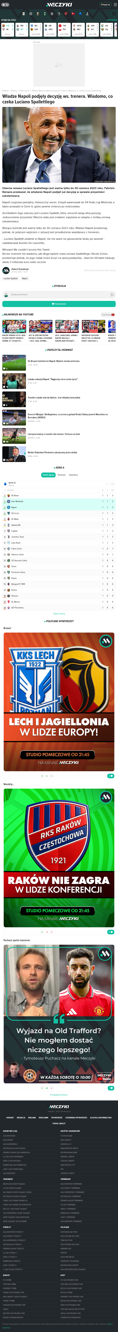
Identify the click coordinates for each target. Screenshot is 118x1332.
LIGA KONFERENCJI (10, 1144)
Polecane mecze (67, 1257)
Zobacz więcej (59, 613)
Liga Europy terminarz (70, 1188)
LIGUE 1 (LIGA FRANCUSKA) (13, 1169)
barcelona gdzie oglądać (14, 1184)
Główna (5, 90)
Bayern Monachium (69, 1152)
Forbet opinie (9, 1301)
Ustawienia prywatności (76, 1117)
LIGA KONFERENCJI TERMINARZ (72, 1192)
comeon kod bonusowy (71, 1317)
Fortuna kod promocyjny (72, 1284)
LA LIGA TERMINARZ (68, 1205)
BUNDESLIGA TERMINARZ (70, 1213)
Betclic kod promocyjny (71, 1288)
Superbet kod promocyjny (72, 1296)
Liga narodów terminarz (71, 1221)
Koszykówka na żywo (70, 1244)
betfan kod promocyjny (71, 1301)
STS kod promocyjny (69, 1280)
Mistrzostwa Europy (70, 1265)
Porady (64, 1253)
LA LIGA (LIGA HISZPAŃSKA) (13, 1156)
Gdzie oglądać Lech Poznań (14, 1221)
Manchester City (68, 1165)
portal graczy (59, 1123)
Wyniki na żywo (8, 20)
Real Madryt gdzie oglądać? (15, 1296)
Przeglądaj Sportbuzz (59, 1094)
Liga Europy (8, 1140)
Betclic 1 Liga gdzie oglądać (15, 1209)
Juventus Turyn (67, 1173)
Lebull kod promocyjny (71, 1313)
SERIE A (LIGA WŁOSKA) (12, 1161)
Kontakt (10, 1117)
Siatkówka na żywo (69, 1232)
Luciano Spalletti (11, 278)
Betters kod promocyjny (14, 1313)
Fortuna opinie (9, 1284)
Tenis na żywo (67, 1240)
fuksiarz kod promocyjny (14, 1305)
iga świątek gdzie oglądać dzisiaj (17, 1192)
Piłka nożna (24, 90)
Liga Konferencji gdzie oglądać (16, 1213)
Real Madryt (66, 1140)
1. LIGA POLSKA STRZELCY (13, 1269)
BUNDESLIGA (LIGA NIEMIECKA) (14, 1165)
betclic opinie (66, 1292)
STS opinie (7, 1280)
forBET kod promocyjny (13, 1292)
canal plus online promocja (15, 1200)
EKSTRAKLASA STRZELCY (12, 1244)
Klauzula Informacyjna (101, 1117)
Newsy (14, 90)
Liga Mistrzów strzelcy (13, 1232)
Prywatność (56, 1117)
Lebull (5, 1309)
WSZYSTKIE (112, 20)
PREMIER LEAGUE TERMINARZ (72, 1200)
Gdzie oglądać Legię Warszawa (16, 1217)
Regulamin (43, 1117)
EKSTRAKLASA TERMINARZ (71, 1196)
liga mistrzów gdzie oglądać (73, 1269)
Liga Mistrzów (9, 1136)
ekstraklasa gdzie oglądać (15, 1196)
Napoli (24, 278)
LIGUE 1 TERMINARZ (68, 1217)
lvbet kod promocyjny (70, 1305)
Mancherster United (69, 1148)
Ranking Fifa (66, 1248)
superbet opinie (9, 1288)
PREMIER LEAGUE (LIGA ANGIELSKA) (16, 1152)
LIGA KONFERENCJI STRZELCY (14, 1240)
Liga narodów (9, 1173)
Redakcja (21, 1117)
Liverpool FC (66, 1144)
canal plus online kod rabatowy (17, 1205)
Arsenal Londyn (67, 1156)
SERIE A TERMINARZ (68, 1209)
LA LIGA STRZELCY (10, 1253)
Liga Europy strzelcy (12, 1236)
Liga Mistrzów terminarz (71, 1184)
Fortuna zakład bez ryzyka (73, 1309)
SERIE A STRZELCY (10, 1257)
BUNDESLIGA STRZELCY (12, 1261)
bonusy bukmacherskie (13, 1317)
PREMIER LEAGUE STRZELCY (13, 1248)
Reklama (32, 1117)
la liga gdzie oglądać (12, 1188)
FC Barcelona (66, 1136)
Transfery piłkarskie (70, 1261)
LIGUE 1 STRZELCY (10, 1265)
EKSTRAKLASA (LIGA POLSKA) (14, 1148)
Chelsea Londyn (67, 1161)
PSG (62, 1169)
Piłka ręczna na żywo (70, 1236)
